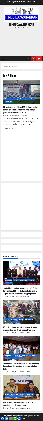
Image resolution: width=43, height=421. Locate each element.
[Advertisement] (21, 41)
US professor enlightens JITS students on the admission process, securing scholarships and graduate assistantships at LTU (21, 92)
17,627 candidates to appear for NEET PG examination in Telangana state (18, 404)
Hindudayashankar (21, 24)
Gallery (15, 99)
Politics (15, 358)
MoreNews (33, 416)
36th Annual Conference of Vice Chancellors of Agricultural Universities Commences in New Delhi (21, 366)
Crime (7, 319)
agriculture (8, 355)
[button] (3, 59)
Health (22, 394)
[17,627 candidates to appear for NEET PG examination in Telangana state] (21, 387)
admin (6, 115)
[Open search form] (28, 59)
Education (8, 99)
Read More (9, 128)
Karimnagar (23, 99)
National (32, 99)
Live (39, 58)
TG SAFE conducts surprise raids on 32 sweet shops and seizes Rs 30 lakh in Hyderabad (20, 328)
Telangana (8, 101)
